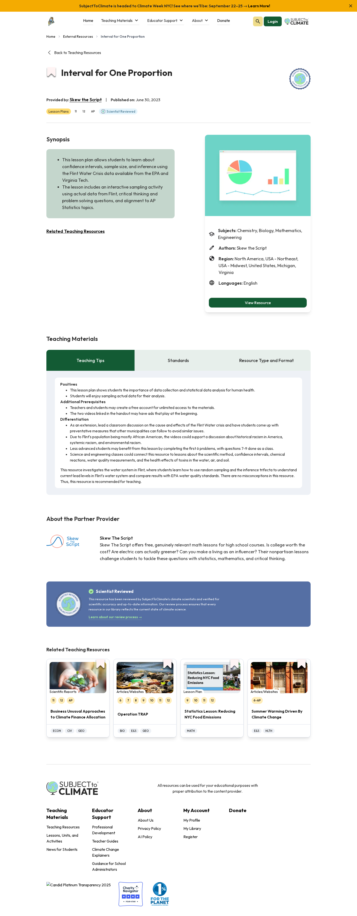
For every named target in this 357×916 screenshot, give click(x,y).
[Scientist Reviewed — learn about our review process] (300, 79)
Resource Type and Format (266, 360)
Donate (237, 810)
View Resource (258, 302)
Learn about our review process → (115, 617)
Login (273, 21)
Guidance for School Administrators (109, 866)
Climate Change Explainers (105, 852)
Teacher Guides (105, 841)
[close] (350, 5)
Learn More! (258, 5)
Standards (178, 360)
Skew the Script (86, 99)
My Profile (191, 820)
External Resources (78, 36)
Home (50, 36)
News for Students (61, 849)
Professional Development (103, 830)
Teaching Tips (90, 360)
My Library (192, 828)
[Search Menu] (258, 21)
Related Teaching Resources (75, 231)
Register (190, 836)
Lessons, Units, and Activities (62, 838)
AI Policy (145, 836)
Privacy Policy (149, 828)
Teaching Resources (63, 827)
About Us (145, 820)
